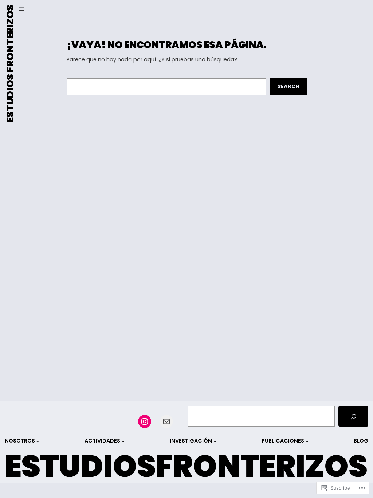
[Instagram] (144, 421)
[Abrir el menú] (21, 9)
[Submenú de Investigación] (215, 441)
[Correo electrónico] (166, 421)
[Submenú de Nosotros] (37, 441)
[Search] (353, 416)
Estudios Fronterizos (10, 63)
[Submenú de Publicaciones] (307, 441)
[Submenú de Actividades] (123, 441)
